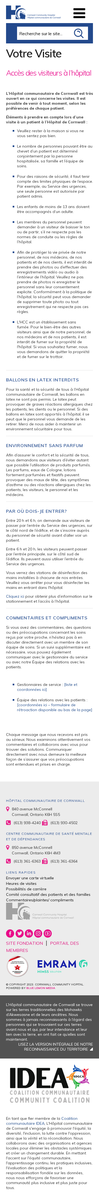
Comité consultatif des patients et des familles (48, 894)
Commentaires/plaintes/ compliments (40, 899)
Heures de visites (21, 883)
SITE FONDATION (24, 943)
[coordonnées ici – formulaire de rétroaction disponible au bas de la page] (54, 707)
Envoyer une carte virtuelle (30, 878)
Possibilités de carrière (26, 889)
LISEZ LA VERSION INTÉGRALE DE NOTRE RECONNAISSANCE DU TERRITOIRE (55, 1047)
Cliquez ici (15, 596)
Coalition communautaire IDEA (42, 1121)
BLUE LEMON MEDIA (40, 988)
